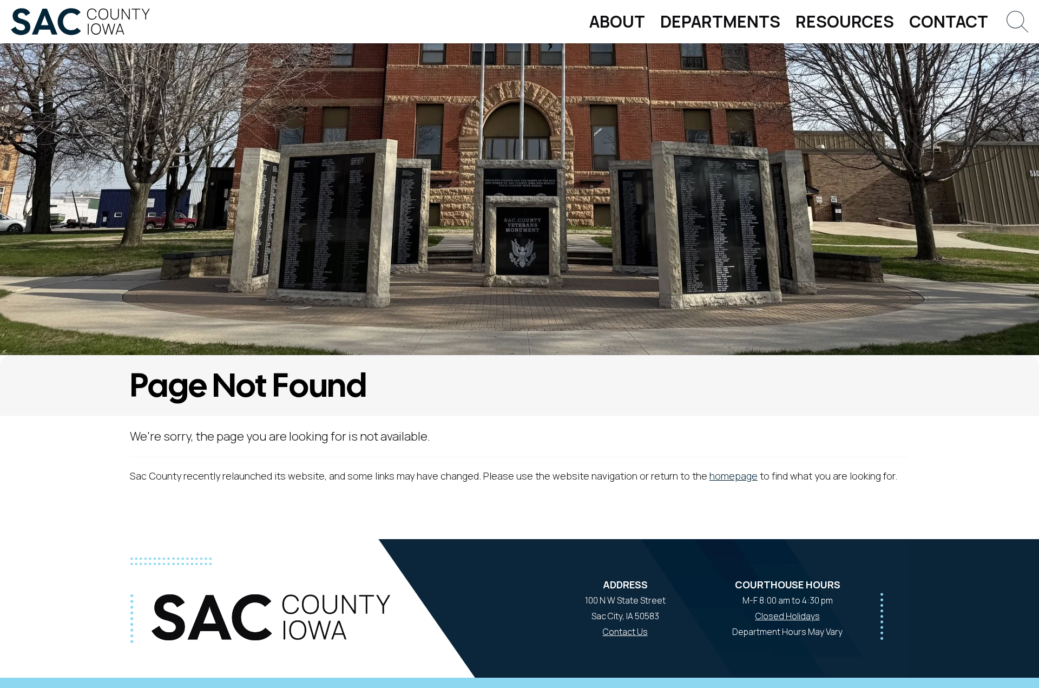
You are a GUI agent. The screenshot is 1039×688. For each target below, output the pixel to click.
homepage (733, 475)
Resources (844, 21)
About (617, 21)
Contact (948, 21)
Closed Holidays (787, 616)
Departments (720, 21)
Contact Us (625, 632)
